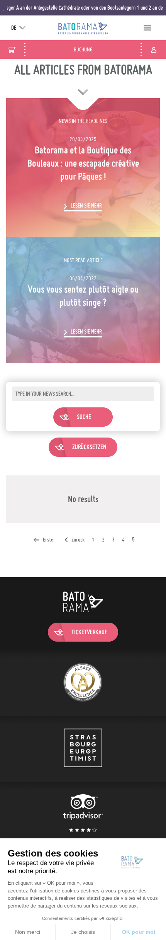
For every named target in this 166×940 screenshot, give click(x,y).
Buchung (83, 49)
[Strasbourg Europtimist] (83, 749)
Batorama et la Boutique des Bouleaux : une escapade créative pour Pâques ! (83, 163)
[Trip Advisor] (83, 814)
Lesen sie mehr (86, 205)
